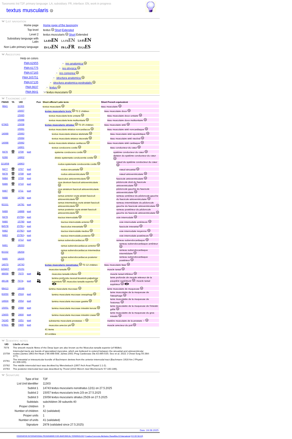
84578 (5, 226)
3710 (21, 184)
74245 (5, 320)
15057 (21, 110)
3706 (21, 152)
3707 (21, 169)
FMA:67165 (31, 72)
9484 (5, 178)
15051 (5, 308)
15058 (21, 124)
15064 (21, 138)
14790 (21, 197)
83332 (5, 252)
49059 (5, 273)
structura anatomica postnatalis (72, 82)
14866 (21, 211)
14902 (21, 157)
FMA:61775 (31, 68)
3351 (21, 320)
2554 (21, 301)
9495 (5, 258)
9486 (5, 184)
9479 (5, 217)
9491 (5, 245)
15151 (21, 269)
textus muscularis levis (58, 111)
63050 (5, 294)
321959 (5, 163)
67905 (5, 124)
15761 (20, 226)
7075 (21, 273)
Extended (68, 30)
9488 (5, 197)
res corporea (67, 73)
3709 (21, 178)
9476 (5, 152)
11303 (21, 106)
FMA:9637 (32, 87)
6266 (5, 157)
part (29, 152)
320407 (5, 269)
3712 (21, 240)
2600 (21, 314)
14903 (21, 163)
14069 (5, 133)
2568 (21, 308)
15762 (20, 230)
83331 (5, 204)
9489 (5, 211)
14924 (5, 301)
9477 (5, 169)
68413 (5, 288)
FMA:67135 (31, 82)
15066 (21, 120)
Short (58, 30)
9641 (5, 106)
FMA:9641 (32, 92)
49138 (5, 281)
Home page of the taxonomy (60, 25)
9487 (5, 191)
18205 (21, 258)
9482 (5, 230)
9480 (5, 221)
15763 (20, 235)
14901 (21, 147)
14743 (21, 264)
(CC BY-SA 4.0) (137, 436)
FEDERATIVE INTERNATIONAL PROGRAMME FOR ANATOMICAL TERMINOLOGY (51, 436)
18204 (21, 252)
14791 (21, 204)
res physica (69, 68)
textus (53, 87)
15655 (5, 314)
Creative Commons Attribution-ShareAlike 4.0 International (107, 436)
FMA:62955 (31, 63)
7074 (20, 281)
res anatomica (74, 63)
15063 (21, 133)
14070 (5, 264)
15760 (21, 221)
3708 (21, 173)
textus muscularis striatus (60, 125)
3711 (20, 191)
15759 (20, 217)
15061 (21, 129)
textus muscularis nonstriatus (62, 265)
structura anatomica (68, 78)
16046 (21, 288)
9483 (5, 235)
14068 (5, 142)
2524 (21, 294)
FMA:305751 (30, 77)
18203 (21, 245)
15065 (21, 115)
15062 (21, 142)
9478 (5, 173)
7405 (21, 325)
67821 (5, 325)
